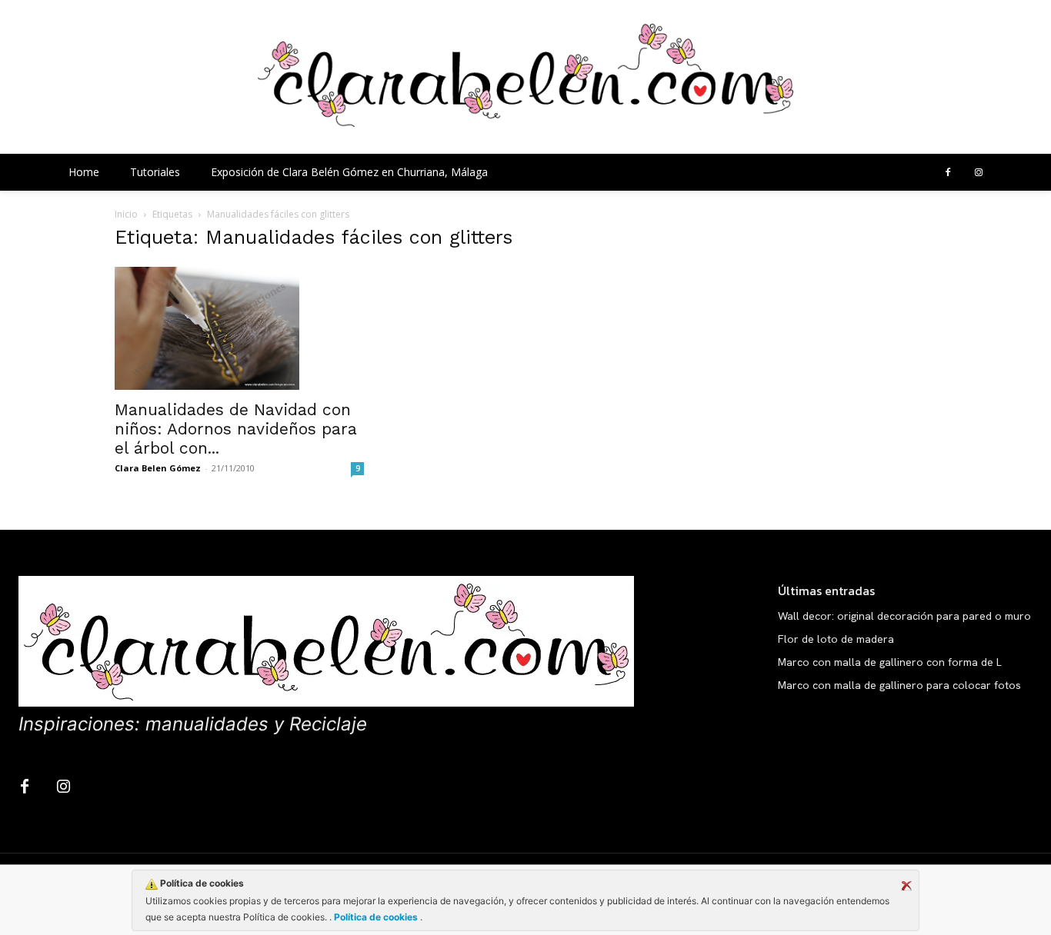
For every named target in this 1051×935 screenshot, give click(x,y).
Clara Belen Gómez (158, 468)
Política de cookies (376, 917)
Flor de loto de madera (836, 639)
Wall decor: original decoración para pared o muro (904, 616)
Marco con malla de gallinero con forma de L (890, 662)
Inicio (126, 214)
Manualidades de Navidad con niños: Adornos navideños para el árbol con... (236, 429)
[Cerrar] (906, 886)
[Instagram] (978, 173)
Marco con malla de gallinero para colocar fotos (899, 685)
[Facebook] (947, 173)
